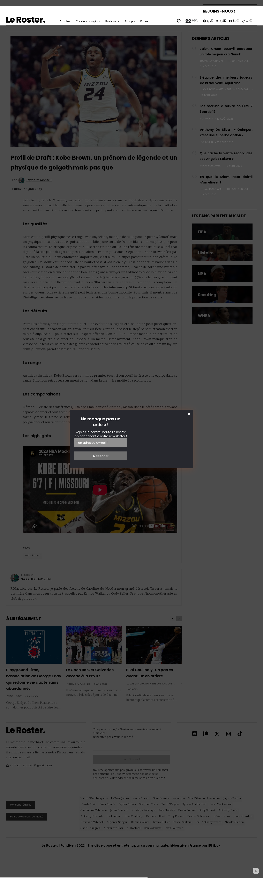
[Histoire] (222, 252)
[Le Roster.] (25, 19)
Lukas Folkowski (210, 165)
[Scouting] (222, 294)
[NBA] (222, 273)
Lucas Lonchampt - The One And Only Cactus (225, 61)
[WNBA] (222, 315)
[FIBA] (222, 232)
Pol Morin (206, 118)
